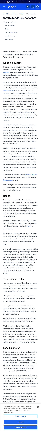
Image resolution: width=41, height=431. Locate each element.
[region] (20, 417)
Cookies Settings (20, 416)
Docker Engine (15, 13)
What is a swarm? (10, 25)
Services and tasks (11, 32)
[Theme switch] (37, 7)
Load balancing (10, 36)
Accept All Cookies (20, 427)
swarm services (8, 90)
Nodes (7, 29)
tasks (29, 226)
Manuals (9, 13)
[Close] (38, 407)
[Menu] (4, 6)
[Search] (33, 7)
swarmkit (6, 72)
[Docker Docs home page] (12, 6)
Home (4, 13)
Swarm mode (22, 13)
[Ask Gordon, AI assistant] (28, 7)
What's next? (9, 39)
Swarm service (8, 180)
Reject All (20, 422)
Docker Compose (31, 175)
